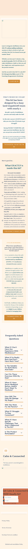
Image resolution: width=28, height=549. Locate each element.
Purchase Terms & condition (10, 535)
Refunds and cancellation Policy (14, 544)
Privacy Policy (6, 520)
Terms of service (6, 527)
